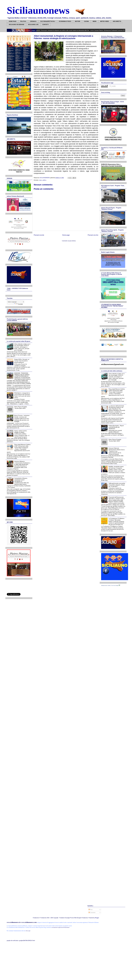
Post (91, 909)
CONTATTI (45, 24)
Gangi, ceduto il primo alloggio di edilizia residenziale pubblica (20, 432)
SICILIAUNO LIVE (33, 24)
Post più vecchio (93, 235)
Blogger (97, 917)
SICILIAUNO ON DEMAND (16, 24)
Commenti (92, 912)
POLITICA (23, 21)
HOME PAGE (12, 21)
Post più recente (39, 235)
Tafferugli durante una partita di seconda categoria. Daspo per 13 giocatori (117, 485)
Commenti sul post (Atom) (69, 240)
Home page (66, 235)
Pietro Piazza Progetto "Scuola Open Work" (20, 407)
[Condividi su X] (72, 178)
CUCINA (86, 21)
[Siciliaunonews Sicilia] (119, 585)
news (40, 180)
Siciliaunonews (38, 10)
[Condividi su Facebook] (74, 178)
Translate (20, 304)
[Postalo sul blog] (70, 178)
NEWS (94, 21)
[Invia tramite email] (68, 178)
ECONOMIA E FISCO (65, 21)
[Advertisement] (20, 734)
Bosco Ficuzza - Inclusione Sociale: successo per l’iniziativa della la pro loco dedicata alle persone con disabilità (21, 418)
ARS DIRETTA (117, 21)
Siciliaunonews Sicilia (105, 585)
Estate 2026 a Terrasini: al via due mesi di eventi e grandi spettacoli (21, 361)
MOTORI (77, 21)
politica (44, 180)
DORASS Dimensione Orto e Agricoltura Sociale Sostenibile (111, 165)
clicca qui (28, 930)
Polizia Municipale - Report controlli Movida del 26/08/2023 (116, 427)
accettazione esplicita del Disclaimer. (61, 927)
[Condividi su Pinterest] (75, 178)
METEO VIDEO (104, 21)
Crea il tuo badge (114, 585)
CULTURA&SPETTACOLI (47, 21)
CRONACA (33, 21)
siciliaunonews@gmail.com (112, 364)
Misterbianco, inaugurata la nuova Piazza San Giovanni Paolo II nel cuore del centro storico (22, 395)
